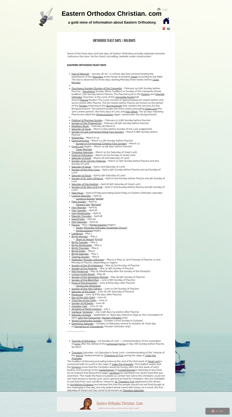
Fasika (79, 227)
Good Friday (78, 219)
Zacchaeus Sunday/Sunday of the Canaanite (97, 88)
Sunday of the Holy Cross (86, 169)
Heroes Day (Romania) (88, 285)
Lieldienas (77, 233)
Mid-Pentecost (80, 271)
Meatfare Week (80, 126)
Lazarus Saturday (81, 195)
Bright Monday (80, 236)
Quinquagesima (80, 140)
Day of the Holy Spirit (83, 297)
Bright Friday (79, 250)
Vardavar (77, 311)
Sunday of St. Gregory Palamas (89, 160)
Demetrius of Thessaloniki (88, 326)
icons (77, 343)
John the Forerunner (89, 317)
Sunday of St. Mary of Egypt (87, 187)
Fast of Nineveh (80, 73)
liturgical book (114, 105)
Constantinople (126, 369)
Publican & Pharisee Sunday (87, 120)
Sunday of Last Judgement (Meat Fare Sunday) (98, 131)
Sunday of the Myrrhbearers (87, 265)
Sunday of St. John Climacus (87, 178)
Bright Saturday (80, 253)
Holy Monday (79, 207)
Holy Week (132, 111)
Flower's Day (83, 204)
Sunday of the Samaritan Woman (90, 277)
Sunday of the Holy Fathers (87, 288)
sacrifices (114, 372)
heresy (122, 343)
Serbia (99, 198)
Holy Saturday (79, 221)
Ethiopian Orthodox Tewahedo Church (105, 227)
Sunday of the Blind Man (85, 279)
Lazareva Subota (85, 198)
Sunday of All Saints (82, 303)
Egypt (98, 239)
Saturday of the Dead (83, 291)
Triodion (83, 105)
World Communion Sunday (87, 320)
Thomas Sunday (81, 256)
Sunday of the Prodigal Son (87, 123)
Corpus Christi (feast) (83, 274)
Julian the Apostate (122, 364)
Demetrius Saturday (83, 323)
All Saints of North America (86, 309)
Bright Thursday (80, 248)
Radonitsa (77, 259)
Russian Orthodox (94, 259)
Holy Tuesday (79, 210)
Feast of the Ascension (84, 282)
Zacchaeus (89, 91)
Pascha (84, 99)
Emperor (76, 367)
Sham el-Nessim (85, 239)
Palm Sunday (79, 201)
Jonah (134, 76)
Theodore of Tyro (113, 355)
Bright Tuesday (80, 242)
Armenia (87, 311)
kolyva (79, 355)
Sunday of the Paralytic (84, 268)
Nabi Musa (77, 192)
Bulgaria (96, 204)
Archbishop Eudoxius (82, 384)
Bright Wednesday (82, 245)
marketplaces (106, 369)
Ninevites (97, 76)
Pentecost (77, 294)
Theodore (77, 352)
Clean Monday (84, 149)
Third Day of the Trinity (84, 300)
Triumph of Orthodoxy (84, 340)
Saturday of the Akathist (85, 184)
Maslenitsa (78, 137)
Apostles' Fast (79, 306)
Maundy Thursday (82, 216)
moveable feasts (124, 97)
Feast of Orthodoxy (82, 155)
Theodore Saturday (82, 152)
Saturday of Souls (81, 129)
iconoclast (112, 343)
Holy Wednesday (81, 213)
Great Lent (151, 108)
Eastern (145, 94)
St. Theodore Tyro (124, 381)
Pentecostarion (104, 114)
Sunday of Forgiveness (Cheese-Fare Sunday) (101, 143)
